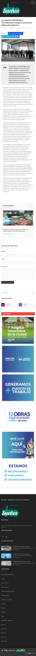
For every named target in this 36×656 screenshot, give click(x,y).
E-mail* (3, 259)
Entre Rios (4, 641)
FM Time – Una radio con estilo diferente (20, 28)
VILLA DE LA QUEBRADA (7, 574)
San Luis (3, 612)
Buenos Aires (4, 587)
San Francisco (5, 583)
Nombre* (3, 251)
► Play (4, 650)
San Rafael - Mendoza (7, 620)
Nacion (3, 608)
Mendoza (3, 633)
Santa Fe (3, 624)
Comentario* (4, 266)
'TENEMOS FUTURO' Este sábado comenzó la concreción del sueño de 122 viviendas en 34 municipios (23, 563)
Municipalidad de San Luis (8, 591)
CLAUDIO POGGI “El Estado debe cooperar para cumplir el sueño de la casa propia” (22, 555)
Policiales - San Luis (6, 599)
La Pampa (3, 603)
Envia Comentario (8, 282)
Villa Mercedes (5, 595)
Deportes (3, 637)
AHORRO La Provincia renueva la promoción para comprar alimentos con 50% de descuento (23, 548)
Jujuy (2, 616)
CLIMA (3, 578)
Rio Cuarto (4, 628)
